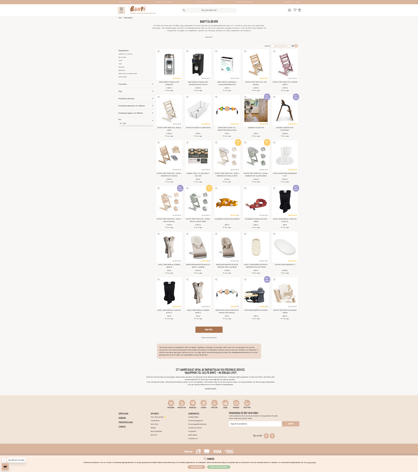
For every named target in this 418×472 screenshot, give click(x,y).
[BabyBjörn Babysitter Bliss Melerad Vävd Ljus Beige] (227, 247)
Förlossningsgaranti (195, 420)
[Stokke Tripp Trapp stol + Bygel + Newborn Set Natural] (169, 155)
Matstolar (214, 408)
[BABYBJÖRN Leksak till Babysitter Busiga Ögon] (227, 110)
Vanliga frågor (193, 417)
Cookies (122, 426)
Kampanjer (236, 408)
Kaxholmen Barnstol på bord (255, 310)
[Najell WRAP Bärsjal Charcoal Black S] (169, 292)
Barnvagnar (170, 408)
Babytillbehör (128, 18)
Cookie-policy (311, 462)
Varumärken (155, 420)
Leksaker (203, 408)
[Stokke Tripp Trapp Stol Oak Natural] (256, 64)
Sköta (120, 60)
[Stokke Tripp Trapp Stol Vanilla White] (169, 110)
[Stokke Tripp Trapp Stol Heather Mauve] (285, 64)
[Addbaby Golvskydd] (256, 110)
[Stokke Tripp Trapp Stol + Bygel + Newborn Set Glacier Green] (256, 155)
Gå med (290, 424)
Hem (120, 18)
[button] (298, 10)
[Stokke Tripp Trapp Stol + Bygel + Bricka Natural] (169, 201)
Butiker (153, 428)
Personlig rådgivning (245, 2)
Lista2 (293, 46)
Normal (296, 46)
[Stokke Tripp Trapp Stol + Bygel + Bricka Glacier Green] (198, 201)
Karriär (122, 418)
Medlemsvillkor (126, 422)
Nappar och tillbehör (125, 54)
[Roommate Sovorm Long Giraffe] (227, 201)
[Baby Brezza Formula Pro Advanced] (169, 64)
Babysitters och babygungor (128, 73)
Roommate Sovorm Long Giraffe (227, 219)
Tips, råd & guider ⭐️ (158, 417)
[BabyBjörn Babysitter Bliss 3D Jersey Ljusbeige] (198, 247)
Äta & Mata (247, 408)
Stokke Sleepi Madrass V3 (285, 265)
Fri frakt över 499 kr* (205, 2)
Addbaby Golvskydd (256, 128)
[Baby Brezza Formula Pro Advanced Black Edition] (198, 64)
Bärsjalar (122, 70)
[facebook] (272, 435)
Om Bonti (155, 413)
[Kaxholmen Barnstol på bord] (256, 292)
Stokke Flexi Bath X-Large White (198, 128)
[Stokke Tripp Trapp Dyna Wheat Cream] (285, 292)
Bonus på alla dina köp (165, 2)
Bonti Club (154, 424)
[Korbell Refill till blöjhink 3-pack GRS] (198, 155)
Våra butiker (288, 2)
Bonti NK (154, 435)
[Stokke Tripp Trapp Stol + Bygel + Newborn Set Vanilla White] (227, 155)
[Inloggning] (289, 10)
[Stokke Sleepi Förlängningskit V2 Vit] (285, 155)
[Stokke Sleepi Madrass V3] (285, 247)
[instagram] (266, 435)
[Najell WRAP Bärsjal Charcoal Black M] (285, 201)
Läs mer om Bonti (210, 388)
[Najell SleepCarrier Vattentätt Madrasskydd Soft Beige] (256, 247)
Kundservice (193, 413)
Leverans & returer (195, 428)
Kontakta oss (193, 438)
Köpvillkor (123, 413)
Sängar (225, 408)
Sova (120, 64)
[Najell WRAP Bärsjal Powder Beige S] (198, 292)
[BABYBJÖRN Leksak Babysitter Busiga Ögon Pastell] (227, 292)
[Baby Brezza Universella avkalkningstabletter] (227, 64)
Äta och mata (122, 57)
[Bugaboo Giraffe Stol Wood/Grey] (285, 110)
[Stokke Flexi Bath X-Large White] (198, 110)
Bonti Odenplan (156, 431)
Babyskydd (192, 408)
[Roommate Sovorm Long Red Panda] (256, 201)
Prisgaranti (192, 431)
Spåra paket (192, 435)
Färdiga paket (123, 77)
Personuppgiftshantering (197, 424)
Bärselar (121, 67)
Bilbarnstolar (182, 408)
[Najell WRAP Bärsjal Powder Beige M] (169, 247)
